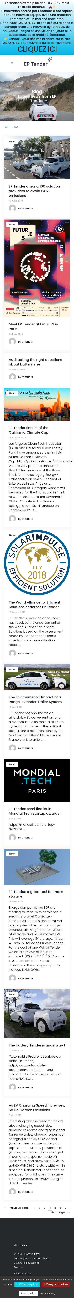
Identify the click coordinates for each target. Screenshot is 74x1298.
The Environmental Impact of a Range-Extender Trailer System (35, 699)
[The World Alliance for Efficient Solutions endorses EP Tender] (37, 562)
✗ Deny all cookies (55, 1284)
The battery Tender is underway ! (37, 1045)
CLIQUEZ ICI (37, 49)
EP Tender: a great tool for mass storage (36, 894)
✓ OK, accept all (27, 1284)
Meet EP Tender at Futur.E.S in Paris (33, 326)
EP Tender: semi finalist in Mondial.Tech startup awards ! (35, 811)
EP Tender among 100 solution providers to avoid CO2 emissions (34, 191)
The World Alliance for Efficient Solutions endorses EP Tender (34, 604)
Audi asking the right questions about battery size (35, 362)
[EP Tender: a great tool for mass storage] (37, 866)
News (12, 141)
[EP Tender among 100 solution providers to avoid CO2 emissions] (37, 157)
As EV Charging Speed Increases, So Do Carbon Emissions (37, 1107)
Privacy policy (22, 1273)
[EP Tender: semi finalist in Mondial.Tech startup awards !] (37, 780)
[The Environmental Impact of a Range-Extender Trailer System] (37, 677)
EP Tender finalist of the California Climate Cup (28, 430)
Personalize (28, 1293)
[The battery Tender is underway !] (37, 1013)
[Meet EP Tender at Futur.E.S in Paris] (37, 268)
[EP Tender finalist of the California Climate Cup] (37, 404)
